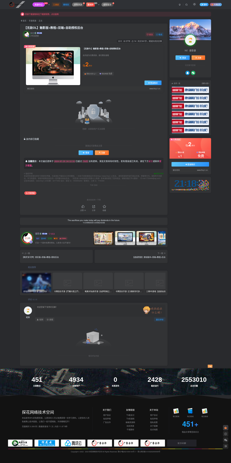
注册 (103, 152)
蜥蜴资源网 (130, 422)
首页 (24, 20)
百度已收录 (159, 173)
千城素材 (130, 429)
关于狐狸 (154, 425)
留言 (151, 161)
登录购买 (154, 82)
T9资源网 (130, 418)
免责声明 (107, 418)
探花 (32, 33)
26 (56, 238)
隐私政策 (154, 422)
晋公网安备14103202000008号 (149, 451)
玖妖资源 (130, 425)
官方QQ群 (182, 443)
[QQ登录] (187, 73)
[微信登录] (193, 73)
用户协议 (107, 415)
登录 (87, 152)
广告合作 (107, 422)
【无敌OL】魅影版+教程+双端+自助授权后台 (53, 27)
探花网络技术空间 (95, 451)
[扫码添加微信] (225, 440)
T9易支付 (130, 415)
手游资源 (32, 20)
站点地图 (154, 429)
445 (44, 238)
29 (51, 238)
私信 (160, 34)
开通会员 (217, 4)
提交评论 (159, 319)
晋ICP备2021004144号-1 (127, 451)
